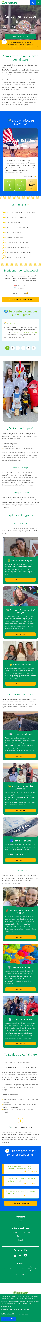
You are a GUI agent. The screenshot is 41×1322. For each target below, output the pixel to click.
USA (20, 1221)
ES (29, 1268)
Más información (19, 1203)
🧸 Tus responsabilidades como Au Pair (20, 911)
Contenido (16, 1309)
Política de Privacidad (8, 1314)
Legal (20, 1240)
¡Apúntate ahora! (19, 36)
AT (4, 1268)
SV (23, 1274)
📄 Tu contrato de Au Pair (20, 1019)
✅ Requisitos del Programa (20, 560)
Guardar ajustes (23, 1314)
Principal (6, 1309)
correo (25, 332)
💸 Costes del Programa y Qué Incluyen (20, 611)
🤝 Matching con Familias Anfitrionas (20, 787)
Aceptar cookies (8, 1319)
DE (17, 1268)
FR (35, 1268)
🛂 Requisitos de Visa (20, 841)
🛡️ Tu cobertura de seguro (20, 967)
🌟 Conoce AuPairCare (20, 665)
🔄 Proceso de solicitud (20, 734)
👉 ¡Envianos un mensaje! (19, 299)
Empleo (20, 1236)
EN (23, 1268)
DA (11, 1268)
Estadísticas (26, 1309)
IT (16, 1274)
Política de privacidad (20, 1232)
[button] (35, 391)
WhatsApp (16, 332)
